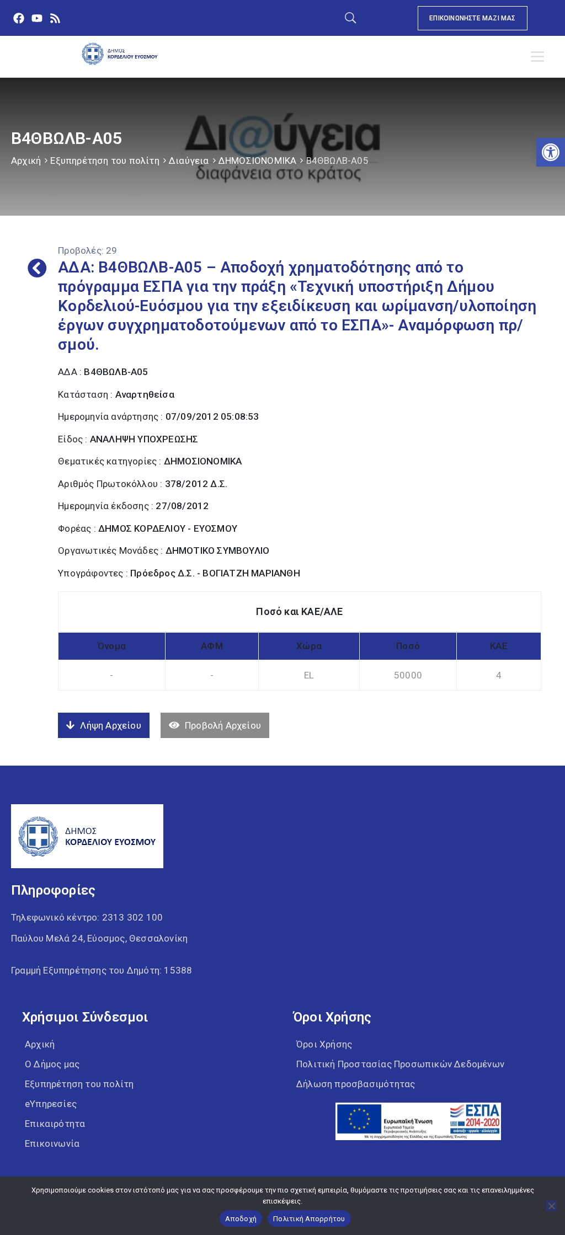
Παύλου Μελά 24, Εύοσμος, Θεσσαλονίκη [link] (99, 938)
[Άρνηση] (551, 1205)
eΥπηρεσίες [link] (51, 1103)
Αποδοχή (241, 1219)
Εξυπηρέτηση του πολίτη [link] (104, 160)
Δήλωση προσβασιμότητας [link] (355, 1083)
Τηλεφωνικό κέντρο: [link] (87, 917)
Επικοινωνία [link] (52, 1143)
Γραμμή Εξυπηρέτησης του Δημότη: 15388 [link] (101, 970)
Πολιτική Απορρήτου (309, 1219)
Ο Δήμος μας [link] (52, 1064)
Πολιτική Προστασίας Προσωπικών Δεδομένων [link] (400, 1064)
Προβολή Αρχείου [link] (223, 725)
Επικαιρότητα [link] (55, 1123)
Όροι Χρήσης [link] (324, 1044)
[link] (550, 152)
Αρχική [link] (26, 160)
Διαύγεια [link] (189, 160)
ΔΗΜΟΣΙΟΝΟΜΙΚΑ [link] (257, 160)
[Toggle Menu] (539, 56)
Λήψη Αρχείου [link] (110, 725)
